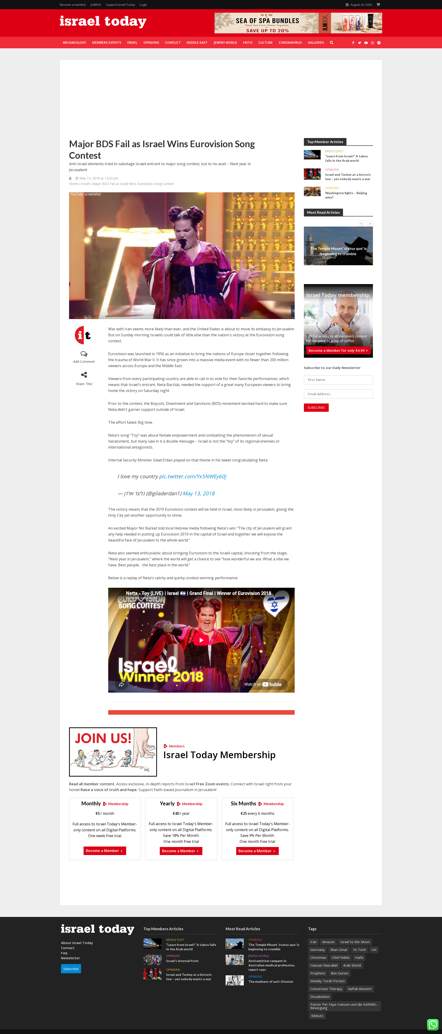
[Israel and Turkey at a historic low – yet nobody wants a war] (312, 173)
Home (73, 183)
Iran (313, 941)
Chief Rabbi (340, 957)
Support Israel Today (120, 5)
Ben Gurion (339, 973)
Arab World (352, 965)
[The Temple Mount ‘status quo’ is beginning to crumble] (235, 943)
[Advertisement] (221, 103)
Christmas (318, 957)
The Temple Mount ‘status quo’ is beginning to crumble (338, 251)
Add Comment (84, 361)
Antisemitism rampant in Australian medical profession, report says (271, 965)
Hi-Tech (359, 949)
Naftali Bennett (360, 988)
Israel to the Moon (355, 941)
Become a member (73, 5)
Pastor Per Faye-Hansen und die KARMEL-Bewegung (344, 1006)
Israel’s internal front (182, 961)
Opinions (332, 170)
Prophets (317, 973)
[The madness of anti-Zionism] (235, 980)
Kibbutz (317, 1015)
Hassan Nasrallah (324, 965)
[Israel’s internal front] (152, 959)
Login (143, 5)
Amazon (328, 941)
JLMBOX (96, 5)
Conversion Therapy (326, 988)
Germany (317, 949)
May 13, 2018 (199, 493)
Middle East (334, 151)
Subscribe (71, 968)
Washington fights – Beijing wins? (346, 195)
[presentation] (361, 224)
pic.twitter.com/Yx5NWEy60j (192, 476)
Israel (85, 183)
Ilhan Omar (339, 949)
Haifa (359, 957)
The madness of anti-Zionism (270, 981)
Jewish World (258, 956)
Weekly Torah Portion (327, 981)
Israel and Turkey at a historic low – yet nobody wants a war (348, 177)
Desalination (320, 996)
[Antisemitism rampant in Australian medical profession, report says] (235, 959)
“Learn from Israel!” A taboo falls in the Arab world (346, 158)
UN (373, 949)
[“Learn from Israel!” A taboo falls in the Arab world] (312, 154)
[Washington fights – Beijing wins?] (312, 191)
